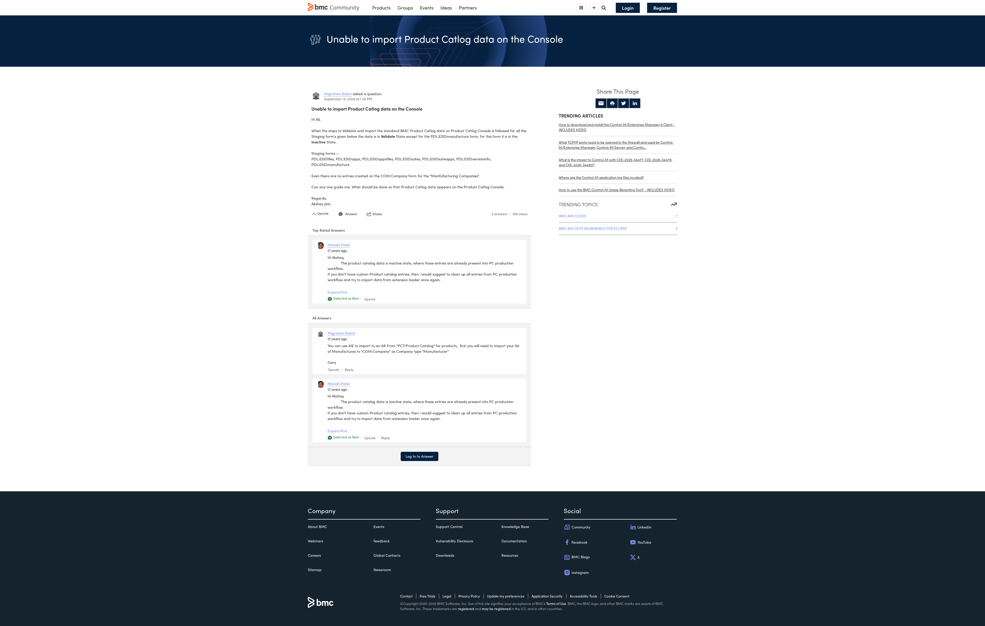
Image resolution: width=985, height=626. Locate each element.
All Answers (321, 317)
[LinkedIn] (634, 103)
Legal (446, 596)
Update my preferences (505, 596)
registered (466, 608)
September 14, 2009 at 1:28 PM (348, 98)
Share (377, 214)
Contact (406, 596)
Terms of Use (556, 603)
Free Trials (427, 596)
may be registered (496, 608)
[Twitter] (623, 103)
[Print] (612, 103)
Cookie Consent (616, 596)
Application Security (547, 596)
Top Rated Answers (328, 230)
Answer (351, 213)
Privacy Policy (469, 596)
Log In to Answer (420, 456)
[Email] (601, 103)
